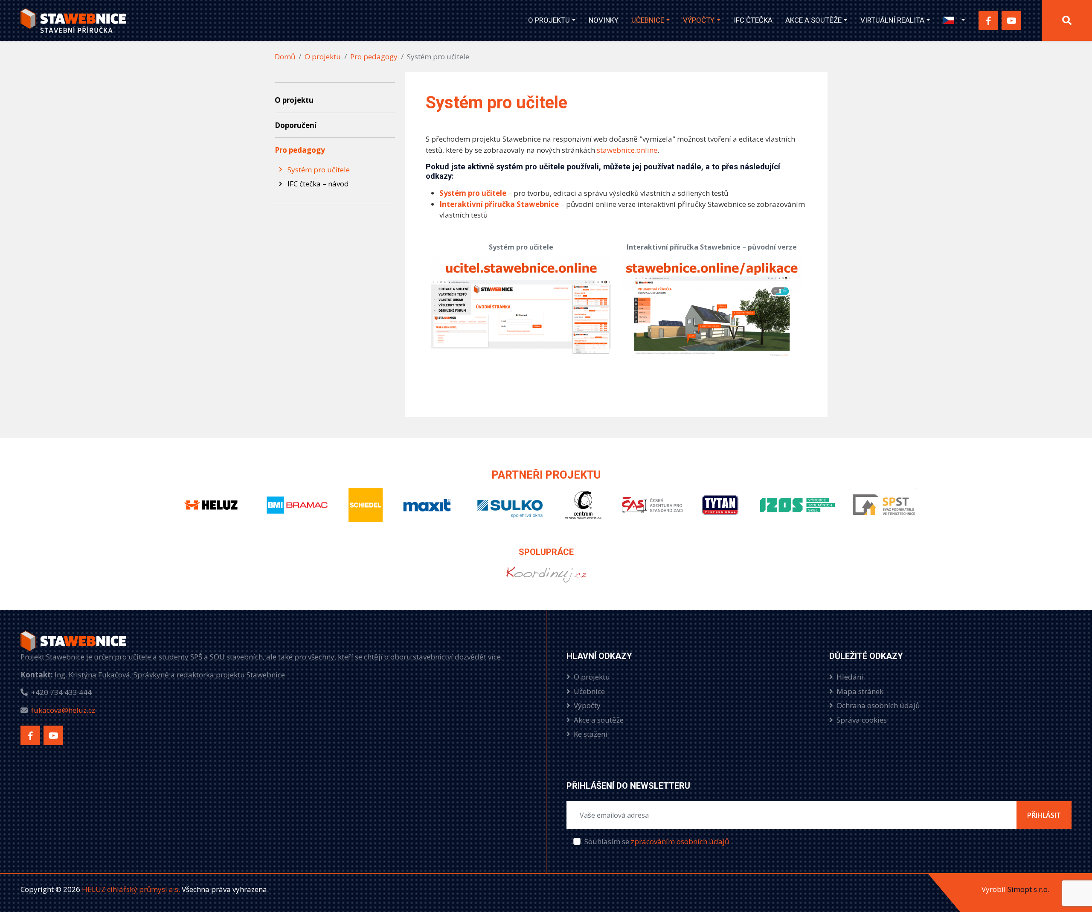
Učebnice (647, 20)
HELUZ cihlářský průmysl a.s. (130, 889)
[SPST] (884, 512)
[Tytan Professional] (721, 512)
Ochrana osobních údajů (878, 705)
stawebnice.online (627, 150)
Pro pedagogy (374, 56)
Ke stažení (590, 734)
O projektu (549, 20)
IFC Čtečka (753, 20)
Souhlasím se (656, 841)
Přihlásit (1044, 815)
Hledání (849, 677)
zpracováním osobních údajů (680, 841)
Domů (285, 56)
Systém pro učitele (472, 193)
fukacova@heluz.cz (63, 710)
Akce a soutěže (813, 20)
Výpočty (698, 20)
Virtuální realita (892, 20)
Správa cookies (861, 720)
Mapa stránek (859, 691)
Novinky (604, 20)
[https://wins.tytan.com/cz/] (546, 582)
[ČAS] (651, 512)
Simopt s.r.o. (1028, 889)
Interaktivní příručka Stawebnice (499, 204)
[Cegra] (583, 512)
